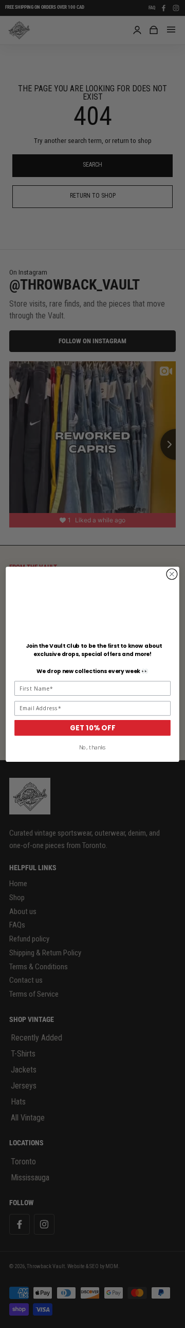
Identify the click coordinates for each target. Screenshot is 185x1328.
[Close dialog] (172, 574)
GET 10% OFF (93, 727)
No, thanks (92, 747)
